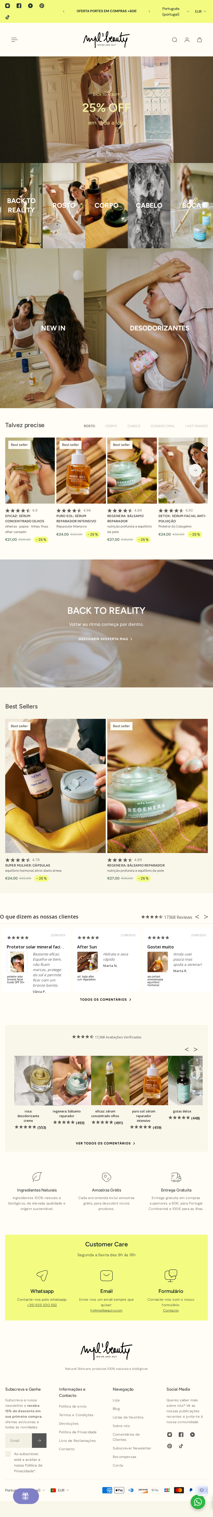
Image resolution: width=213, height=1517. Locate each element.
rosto (89, 426)
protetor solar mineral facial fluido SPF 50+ (15, 979)
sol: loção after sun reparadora (86, 978)
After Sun (87, 947)
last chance (196, 426)
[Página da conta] (187, 39)
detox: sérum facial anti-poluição (182, 515)
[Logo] (106, 39)
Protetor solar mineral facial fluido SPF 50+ (49, 947)
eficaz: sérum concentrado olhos (24, 515)
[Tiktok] (7, 17)
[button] (188, 1049)
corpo (111, 426)
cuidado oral (163, 426)
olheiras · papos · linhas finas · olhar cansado (27, 529)
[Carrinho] (199, 39)
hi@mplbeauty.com (106, 1310)
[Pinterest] (42, 5)
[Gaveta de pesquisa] (174, 39)
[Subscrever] (39, 1440)
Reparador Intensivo (71, 527)
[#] (106, 109)
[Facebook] (19, 5)
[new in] (53, 328)
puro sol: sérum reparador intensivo (76, 515)
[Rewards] (26, 1496)
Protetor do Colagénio (174, 527)
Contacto (171, 1310)
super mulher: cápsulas (27, 862)
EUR (61, 1490)
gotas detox (182, 1111)
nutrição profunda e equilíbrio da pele (129, 529)
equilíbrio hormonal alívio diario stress (33, 871)
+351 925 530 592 (42, 1305)
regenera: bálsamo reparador (125, 515)
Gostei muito (160, 947)
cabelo (134, 426)
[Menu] (13, 39)
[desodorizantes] (159, 328)
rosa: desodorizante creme (28, 1116)
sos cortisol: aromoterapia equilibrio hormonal (155, 981)
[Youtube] (30, 5)
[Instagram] (7, 5)
